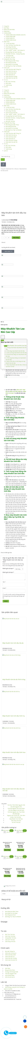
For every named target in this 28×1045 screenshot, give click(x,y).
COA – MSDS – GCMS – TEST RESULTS (15, 50)
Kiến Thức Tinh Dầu (10, 81)
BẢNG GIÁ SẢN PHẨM (9, 29)
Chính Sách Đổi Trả (10, 74)
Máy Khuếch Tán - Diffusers (12, 169)
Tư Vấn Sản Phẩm (10, 43)
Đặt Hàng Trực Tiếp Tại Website (13, 66)
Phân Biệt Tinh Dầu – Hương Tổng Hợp (15, 54)
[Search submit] (3, 159)
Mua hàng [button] (7, 850)
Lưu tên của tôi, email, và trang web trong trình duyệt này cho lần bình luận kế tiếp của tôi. (14, 596)
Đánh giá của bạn (8, 568)
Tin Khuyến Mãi (9, 55)
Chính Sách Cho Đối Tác (11, 78)
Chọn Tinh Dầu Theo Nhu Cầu (13, 45)
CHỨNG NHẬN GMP (10, 36)
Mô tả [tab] (2, 322)
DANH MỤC (7, 31)
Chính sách (6, 67)
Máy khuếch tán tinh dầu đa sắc (13, 643)
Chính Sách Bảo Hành (11, 73)
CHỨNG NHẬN (7, 33)
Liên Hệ (6, 86)
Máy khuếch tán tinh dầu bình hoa (13, 752)
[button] (3, 244)
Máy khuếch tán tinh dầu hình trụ (13, 716)
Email (4, 588)
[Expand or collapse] (2, 340)
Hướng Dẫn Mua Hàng (9, 59)
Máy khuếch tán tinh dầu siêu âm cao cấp (13, 789)
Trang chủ (6, 26)
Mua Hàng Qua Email (11, 62)
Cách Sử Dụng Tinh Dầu (11, 48)
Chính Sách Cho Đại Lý (11, 71)
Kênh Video (8, 83)
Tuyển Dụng (9, 85)
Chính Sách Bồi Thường (11, 76)
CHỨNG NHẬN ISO (10, 38)
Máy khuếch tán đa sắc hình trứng (13, 679)
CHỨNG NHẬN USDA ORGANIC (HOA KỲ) (16, 35)
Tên (4, 582)
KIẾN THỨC (6, 41)
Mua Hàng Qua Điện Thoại (12, 61)
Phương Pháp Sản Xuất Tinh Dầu (14, 52)
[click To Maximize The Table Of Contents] (3, 337)
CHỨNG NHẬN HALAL (11, 40)
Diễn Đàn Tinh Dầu (10, 57)
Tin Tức (6, 80)
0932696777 (13, 1033)
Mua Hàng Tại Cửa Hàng (12, 64)
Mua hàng (16, 237)
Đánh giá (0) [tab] (4, 324)
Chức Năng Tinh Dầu (11, 47)
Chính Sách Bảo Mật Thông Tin (13, 69)
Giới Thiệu (6, 28)
